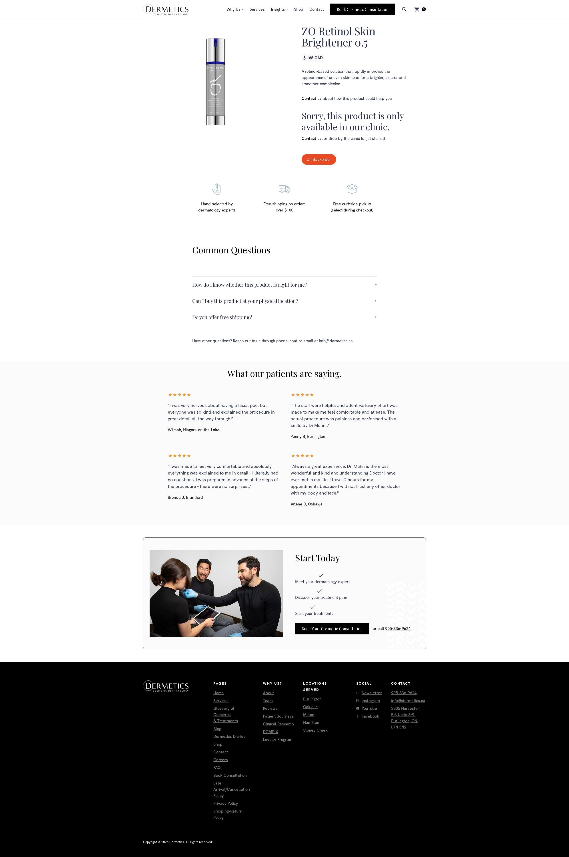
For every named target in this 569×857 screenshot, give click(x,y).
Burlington (312, 699)
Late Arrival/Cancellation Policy (231, 789)
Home (218, 692)
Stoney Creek (315, 730)
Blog (217, 728)
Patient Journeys (278, 716)
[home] (165, 9)
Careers (220, 759)
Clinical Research (278, 723)
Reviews (270, 708)
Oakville (310, 706)
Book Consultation (230, 775)
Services (257, 9)
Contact (316, 9)
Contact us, (312, 138)
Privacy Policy (225, 803)
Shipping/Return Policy (227, 814)
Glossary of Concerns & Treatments (225, 714)
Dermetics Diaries (229, 736)
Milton (308, 714)
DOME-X (270, 731)
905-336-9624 (398, 628)
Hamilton (311, 722)
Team (268, 700)
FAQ (217, 767)
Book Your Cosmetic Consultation (332, 628)
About (268, 692)
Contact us (312, 98)
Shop (298, 9)
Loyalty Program (277, 739)
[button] (234, 9)
